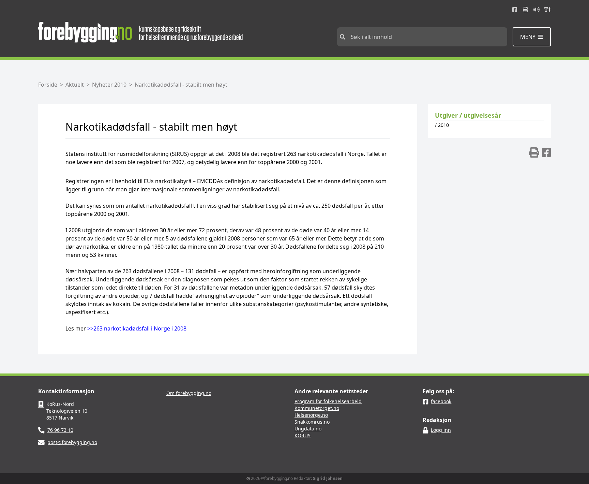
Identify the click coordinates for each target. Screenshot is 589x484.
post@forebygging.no (72, 442)
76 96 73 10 (60, 430)
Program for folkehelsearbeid (328, 401)
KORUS (302, 435)
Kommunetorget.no (316, 408)
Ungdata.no (307, 428)
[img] (534, 152)
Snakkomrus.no (312, 422)
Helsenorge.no (311, 415)
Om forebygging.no (188, 393)
